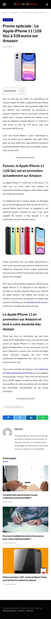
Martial (18, 429)
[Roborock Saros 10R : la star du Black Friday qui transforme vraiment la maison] (25, 561)
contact (21, 611)
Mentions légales (9, 611)
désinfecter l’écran (35, 302)
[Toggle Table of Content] (20, 91)
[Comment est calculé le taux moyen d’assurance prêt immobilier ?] (25, 478)
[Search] (46, 4)
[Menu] (4, 4)
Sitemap (30, 611)
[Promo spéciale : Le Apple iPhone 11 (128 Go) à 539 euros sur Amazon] (25, 81)
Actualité (8, 20)
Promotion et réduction (13, 407)
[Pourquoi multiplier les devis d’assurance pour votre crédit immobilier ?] (25, 519)
